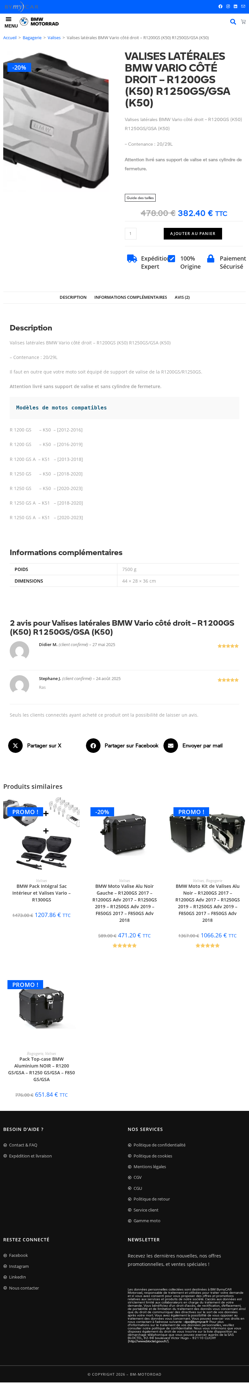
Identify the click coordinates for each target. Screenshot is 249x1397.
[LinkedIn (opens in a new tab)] (235, 6)
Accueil (10, 37)
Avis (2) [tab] (182, 297)
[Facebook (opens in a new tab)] (220, 6)
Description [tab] (73, 297)
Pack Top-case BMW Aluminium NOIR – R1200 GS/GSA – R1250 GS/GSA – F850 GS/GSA (41, 1069)
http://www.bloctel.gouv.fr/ (148, 1341)
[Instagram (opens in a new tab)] (228, 6)
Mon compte (233, 22)
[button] (47, 745)
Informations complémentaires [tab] (130, 297)
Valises (54, 37)
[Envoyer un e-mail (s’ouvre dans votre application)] (242, 6)
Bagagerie (32, 37)
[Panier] (243, 21)
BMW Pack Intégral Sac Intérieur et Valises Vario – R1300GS (41, 893)
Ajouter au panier (193, 233)
